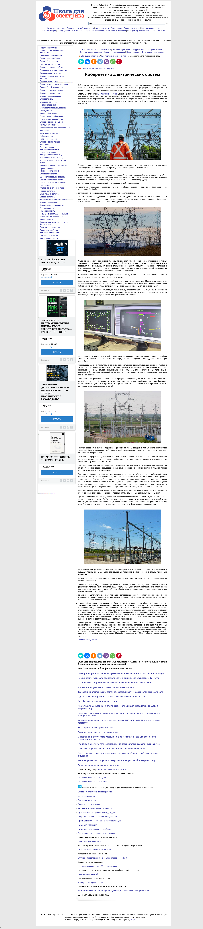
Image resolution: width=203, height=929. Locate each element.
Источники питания (48, 139)
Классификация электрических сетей (96, 727)
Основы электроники (49, 81)
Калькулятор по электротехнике (141, 31)
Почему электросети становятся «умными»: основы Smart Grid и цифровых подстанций (121, 673)
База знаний (87, 50)
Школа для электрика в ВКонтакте (92, 782)
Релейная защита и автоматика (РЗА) (53, 162)
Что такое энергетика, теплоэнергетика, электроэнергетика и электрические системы (120, 744)
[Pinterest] (119, 62)
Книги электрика (47, 208)
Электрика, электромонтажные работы (95, 792)
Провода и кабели (132, 28)
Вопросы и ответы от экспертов (53, 70)
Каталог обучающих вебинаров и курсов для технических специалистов (113, 891)
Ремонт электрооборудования (53, 116)
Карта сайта (136, 920)
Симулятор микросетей (88, 874)
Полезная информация (50, 227)
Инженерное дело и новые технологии (95, 808)
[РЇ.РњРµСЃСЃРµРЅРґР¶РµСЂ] (81, 62)
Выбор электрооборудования (52, 177)
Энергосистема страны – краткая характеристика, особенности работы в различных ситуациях (119, 754)
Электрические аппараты (91, 52)
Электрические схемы (150, 28)
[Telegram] (100, 62)
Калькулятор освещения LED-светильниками (97, 866)
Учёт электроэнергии (49, 105)
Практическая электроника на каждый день (97, 812)
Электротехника (102, 28)
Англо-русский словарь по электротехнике (51, 218)
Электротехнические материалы (54, 84)
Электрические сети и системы (114, 56)
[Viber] (106, 62)
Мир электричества (86, 796)
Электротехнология (48, 174)
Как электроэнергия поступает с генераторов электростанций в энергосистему (116, 760)
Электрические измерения (51, 90)
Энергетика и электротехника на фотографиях (54, 223)
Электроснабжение (154, 50)
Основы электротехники (50, 73)
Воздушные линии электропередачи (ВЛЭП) (51, 153)
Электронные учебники (115, 31)
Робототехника (46, 136)
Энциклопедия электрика (51, 55)
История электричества (50, 64)
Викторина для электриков (89, 841)
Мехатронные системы (50, 133)
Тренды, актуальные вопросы (70, 31)
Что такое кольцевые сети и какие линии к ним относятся (106, 687)
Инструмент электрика (49, 125)
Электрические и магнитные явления (52, 77)
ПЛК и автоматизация (87, 825)
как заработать (45, 277)
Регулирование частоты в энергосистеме (98, 732)
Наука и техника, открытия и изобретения (96, 829)
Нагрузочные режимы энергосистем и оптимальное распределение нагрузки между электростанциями (119, 714)
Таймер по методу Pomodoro (90, 883)
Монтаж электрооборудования (53, 108)
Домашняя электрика (87, 800)
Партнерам (45, 274)
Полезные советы (47, 211)
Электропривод (133, 52)
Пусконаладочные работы (51, 119)
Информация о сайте (49, 238)
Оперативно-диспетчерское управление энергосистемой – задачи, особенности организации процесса (117, 738)
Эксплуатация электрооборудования (128, 50)
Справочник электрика (50, 235)
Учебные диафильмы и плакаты (54, 214)
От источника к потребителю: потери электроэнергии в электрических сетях (115, 683)
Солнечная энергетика (49, 194)
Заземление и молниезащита (52, 157)
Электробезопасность (49, 61)
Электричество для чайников (52, 67)
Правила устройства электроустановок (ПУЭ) (50, 231)
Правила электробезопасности (80, 28)
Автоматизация (49, 31)
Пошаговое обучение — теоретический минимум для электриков (52, 50)
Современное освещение (89, 804)
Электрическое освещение (153, 52)
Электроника (116, 28)
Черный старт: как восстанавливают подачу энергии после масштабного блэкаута (118, 678)
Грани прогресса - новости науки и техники (96, 833)
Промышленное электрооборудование (49, 170)
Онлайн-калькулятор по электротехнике (95, 850)
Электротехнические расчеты (52, 205)
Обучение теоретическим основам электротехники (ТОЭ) (102, 858)
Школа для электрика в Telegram (98, 69)
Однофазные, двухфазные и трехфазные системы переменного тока (112, 696)
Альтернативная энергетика (52, 188)
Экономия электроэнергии (51, 180)
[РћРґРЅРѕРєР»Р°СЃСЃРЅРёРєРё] (94, 62)
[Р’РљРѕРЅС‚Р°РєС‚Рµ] (87, 62)
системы (107, 94)
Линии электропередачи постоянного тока (98, 765)
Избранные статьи (103, 50)
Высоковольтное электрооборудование (49, 148)
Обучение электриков (94, 31)
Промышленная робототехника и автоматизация (99, 821)
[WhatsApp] (113, 62)
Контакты (161, 31)
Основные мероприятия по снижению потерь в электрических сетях (111, 748)
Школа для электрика (56, 28)
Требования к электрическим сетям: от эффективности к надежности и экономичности (120, 692)
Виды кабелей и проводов (51, 87)
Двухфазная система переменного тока (97, 701)
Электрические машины (114, 52)
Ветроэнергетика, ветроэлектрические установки (53, 198)
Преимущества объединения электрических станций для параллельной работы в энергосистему (118, 707)
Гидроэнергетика (47, 191)
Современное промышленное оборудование (97, 817)
